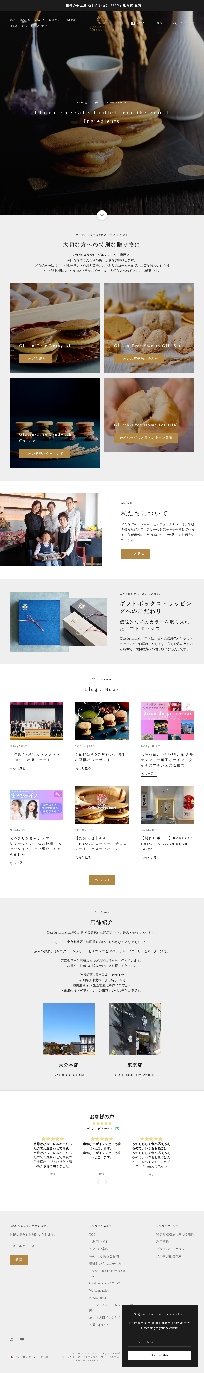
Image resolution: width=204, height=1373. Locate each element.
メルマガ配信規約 (169, 1256)
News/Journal (98, 1297)
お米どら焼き (35, 358)
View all (102, 880)
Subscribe (159, 1355)
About (71, 19)
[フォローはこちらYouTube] (22, 1339)
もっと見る (136, 553)
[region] (102, 113)
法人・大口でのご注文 (105, 1317)
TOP (12, 19)
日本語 (158, 23)
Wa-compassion (99, 1290)
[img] (102, 1123)
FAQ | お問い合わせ (35, 25)
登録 (18, 1259)
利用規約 (162, 1241)
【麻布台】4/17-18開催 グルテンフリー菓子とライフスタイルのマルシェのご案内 (167, 759)
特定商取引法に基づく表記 (175, 1234)
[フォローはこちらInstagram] (12, 1339)
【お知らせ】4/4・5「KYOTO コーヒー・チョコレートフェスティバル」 (101, 843)
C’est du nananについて (105, 1283)
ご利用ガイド (98, 1241)
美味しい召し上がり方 (49, 19)
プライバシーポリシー (172, 1249)
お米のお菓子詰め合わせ (139, 358)
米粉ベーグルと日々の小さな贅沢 (146, 437)
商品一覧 (25, 19)
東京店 (14, 25)
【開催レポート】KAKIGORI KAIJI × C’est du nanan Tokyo (167, 843)
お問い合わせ (98, 1325)
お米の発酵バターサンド (44, 453)
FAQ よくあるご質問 (104, 1256)
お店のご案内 (98, 1249)
